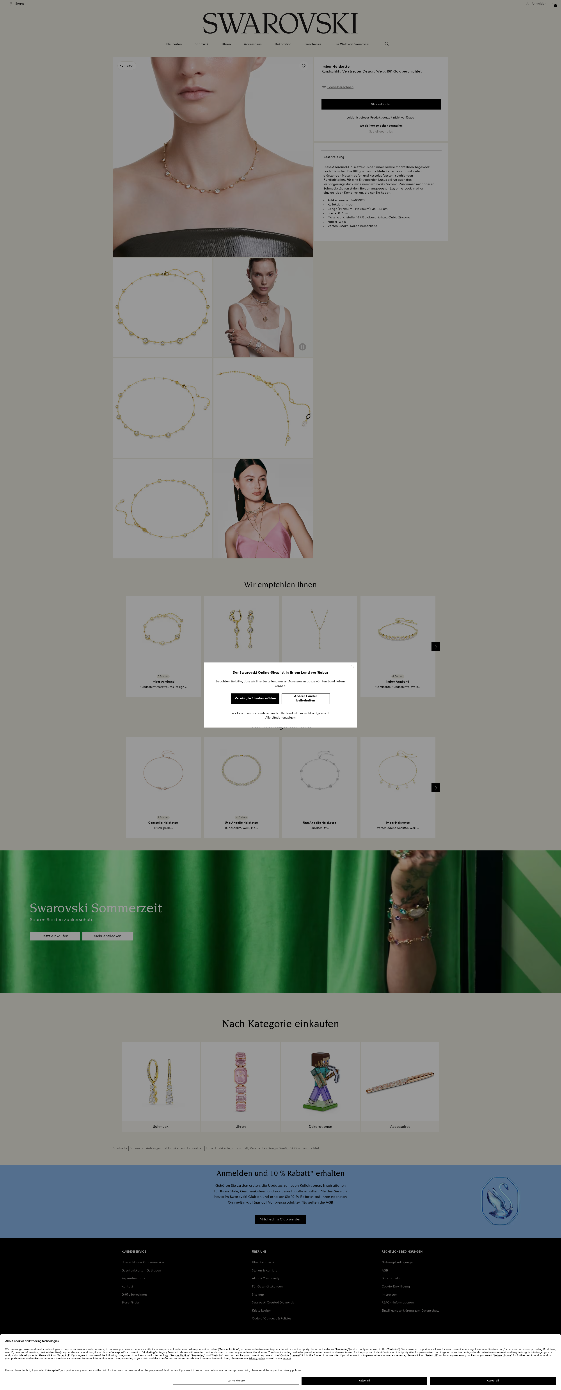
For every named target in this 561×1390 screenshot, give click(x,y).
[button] (352, 666)
